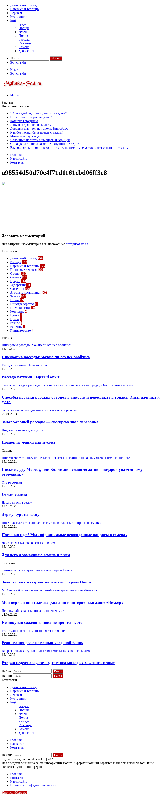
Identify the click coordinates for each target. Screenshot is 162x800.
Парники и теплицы (24, 9)
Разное (15, 323)
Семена (24, 47)
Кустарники (18, 16)
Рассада (24, 39)
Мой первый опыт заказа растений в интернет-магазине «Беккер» (62, 602)
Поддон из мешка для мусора (28, 442)
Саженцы (25, 43)
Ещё (13, 20)
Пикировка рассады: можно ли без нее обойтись (46, 357)
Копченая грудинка (24, 121)
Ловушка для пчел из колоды (31, 125)
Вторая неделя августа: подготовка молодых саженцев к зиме (58, 663)
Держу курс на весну (20, 514)
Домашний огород (23, 5)
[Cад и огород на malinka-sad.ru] (23, 88)
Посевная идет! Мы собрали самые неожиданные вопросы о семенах (64, 535)
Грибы (14, 319)
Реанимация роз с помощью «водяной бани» (42, 643)
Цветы (15, 315)
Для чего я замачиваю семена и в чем (36, 555)
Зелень (23, 32)
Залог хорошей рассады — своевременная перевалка (50, 422)
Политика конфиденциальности (33, 785)
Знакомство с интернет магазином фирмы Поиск (47, 582)
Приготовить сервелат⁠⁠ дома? (31, 117)
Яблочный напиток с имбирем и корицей (40, 140)
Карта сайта (18, 158)
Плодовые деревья (23, 269)
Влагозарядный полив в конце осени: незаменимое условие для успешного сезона (69, 147)
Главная (16, 155)
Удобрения (26, 51)
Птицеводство (20, 330)
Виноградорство (22, 304)
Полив (23, 35)
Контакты (17, 162)
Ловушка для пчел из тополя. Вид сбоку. (39, 128)
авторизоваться (77, 244)
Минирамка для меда (25, 136)
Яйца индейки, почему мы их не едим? (38, 113)
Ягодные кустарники (25, 292)
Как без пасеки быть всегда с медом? (36, 132)
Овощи (24, 28)
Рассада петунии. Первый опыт (30, 377)
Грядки (24, 24)
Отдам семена (14, 494)
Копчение (17, 311)
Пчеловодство (20, 307)
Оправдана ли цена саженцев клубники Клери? (44, 144)
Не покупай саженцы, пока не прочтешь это (42, 622)
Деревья (16, 13)
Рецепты (16, 326)
